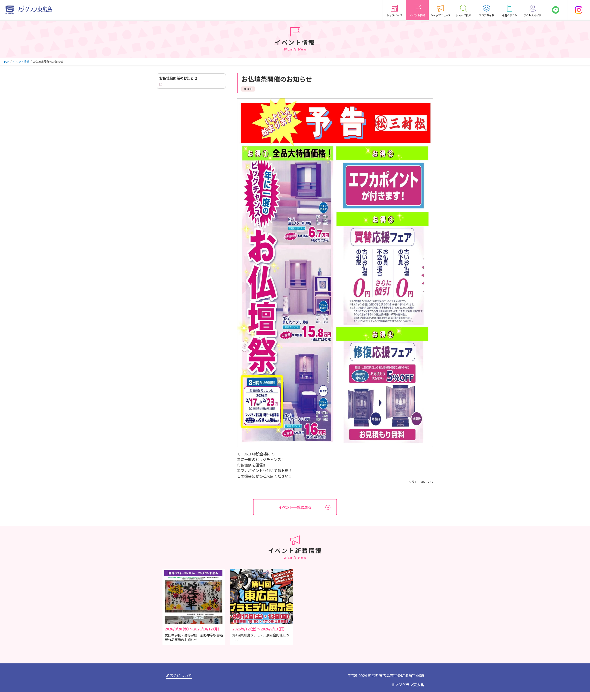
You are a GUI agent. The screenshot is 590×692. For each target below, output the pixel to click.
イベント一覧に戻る (295, 507)
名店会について (179, 675)
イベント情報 (21, 61)
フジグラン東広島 (409, 684)
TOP (6, 61)
